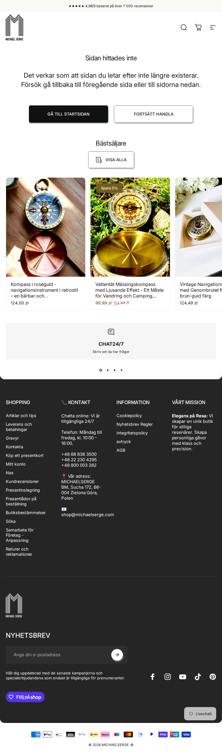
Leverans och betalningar (19, 427)
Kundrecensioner (22, 481)
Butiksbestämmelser (26, 512)
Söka (11, 521)
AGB (120, 450)
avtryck (123, 441)
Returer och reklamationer (19, 551)
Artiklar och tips (21, 415)
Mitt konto (16, 464)
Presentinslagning (23, 490)
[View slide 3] (114, 370)
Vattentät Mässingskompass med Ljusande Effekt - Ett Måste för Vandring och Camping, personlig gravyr (129, 292)
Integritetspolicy (132, 432)
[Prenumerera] (117, 655)
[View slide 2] (107, 370)
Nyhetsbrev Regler (134, 424)
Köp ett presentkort (25, 455)
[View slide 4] (121, 370)
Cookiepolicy (129, 415)
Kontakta (14, 446)
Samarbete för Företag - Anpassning (20, 535)
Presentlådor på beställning (21, 501)
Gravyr (12, 438)
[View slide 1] (100, 370)
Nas (10, 472)
